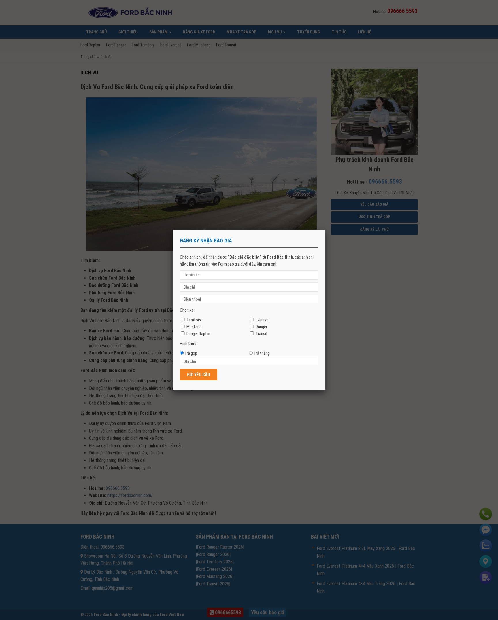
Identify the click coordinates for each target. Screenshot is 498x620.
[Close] (325, 229)
